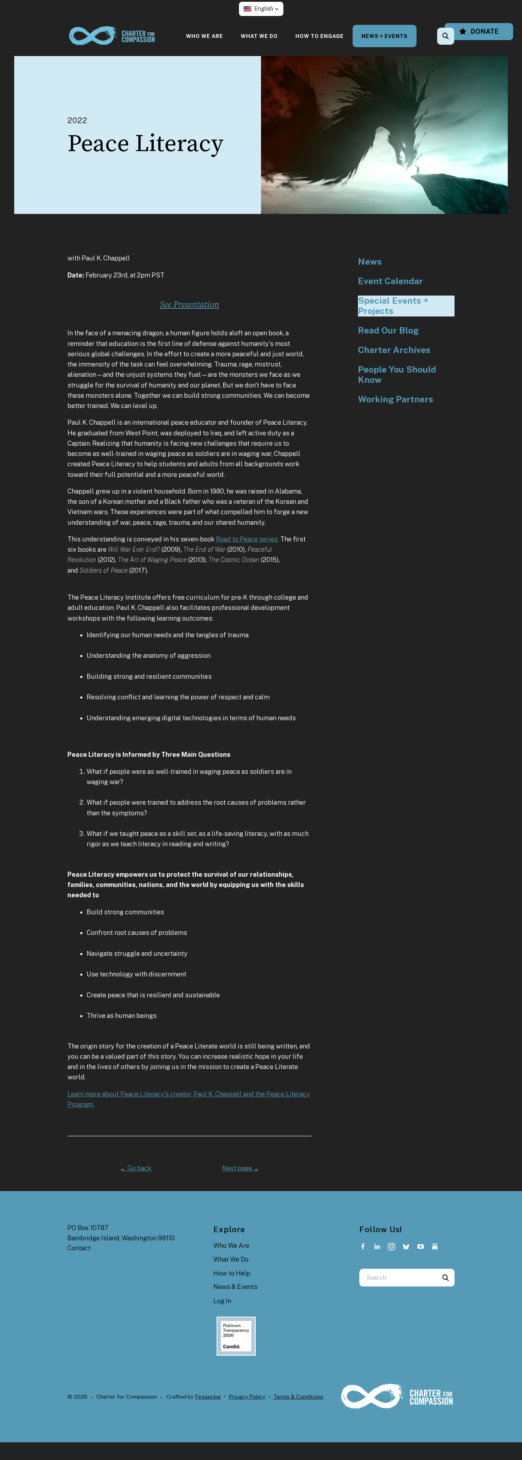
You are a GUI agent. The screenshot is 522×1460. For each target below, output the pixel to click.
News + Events (384, 36)
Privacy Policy (247, 1396)
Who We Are (204, 36)
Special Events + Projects (393, 306)
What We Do (259, 36)
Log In (222, 1301)
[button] (261, 9)
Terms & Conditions (298, 1396)
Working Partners (395, 399)
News (370, 262)
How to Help (231, 1273)
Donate (484, 31)
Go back (135, 1168)
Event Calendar (390, 281)
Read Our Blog (388, 330)
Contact (79, 1248)
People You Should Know (397, 374)
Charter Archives (394, 350)
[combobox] (455, 36)
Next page (240, 1168)
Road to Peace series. (247, 539)
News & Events (235, 1286)
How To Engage (319, 36)
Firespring (208, 1396)
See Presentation (189, 304)
